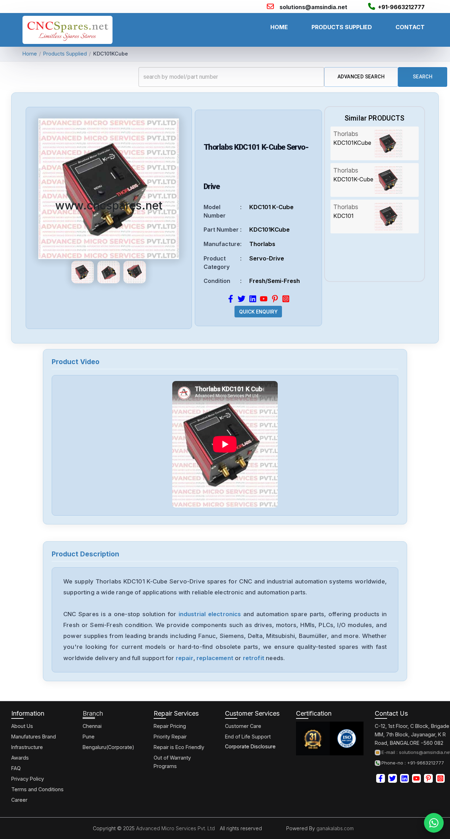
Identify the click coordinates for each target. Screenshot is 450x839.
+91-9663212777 (401, 7)
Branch (93, 713)
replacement (215, 657)
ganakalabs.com (334, 828)
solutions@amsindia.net (313, 7)
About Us (22, 726)
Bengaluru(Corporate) (108, 747)
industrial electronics (210, 614)
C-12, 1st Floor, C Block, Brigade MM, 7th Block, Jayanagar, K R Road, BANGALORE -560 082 (412, 734)
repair (184, 657)
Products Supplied (65, 54)
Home (29, 54)
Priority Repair (170, 737)
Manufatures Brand (33, 737)
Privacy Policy (27, 779)
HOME (279, 27)
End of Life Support (248, 737)
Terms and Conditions (37, 789)
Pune (89, 737)
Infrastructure (27, 747)
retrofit (253, 657)
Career (19, 800)
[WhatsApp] (434, 823)
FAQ (16, 768)
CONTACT (410, 27)
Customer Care (243, 726)
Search (422, 76)
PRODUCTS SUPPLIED (341, 27)
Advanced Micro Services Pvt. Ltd (175, 828)
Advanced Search (361, 76)
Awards (20, 758)
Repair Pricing (170, 726)
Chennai (92, 726)
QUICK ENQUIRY (258, 312)
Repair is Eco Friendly (179, 747)
